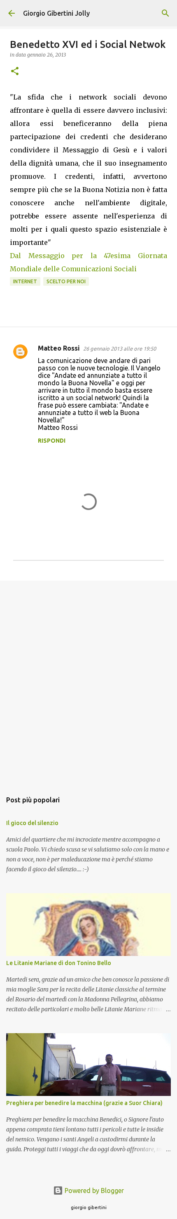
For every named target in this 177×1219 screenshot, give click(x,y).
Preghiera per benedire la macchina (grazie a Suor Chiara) (84, 1103)
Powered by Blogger (93, 1190)
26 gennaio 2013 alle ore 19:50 (119, 348)
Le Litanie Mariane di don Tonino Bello (58, 963)
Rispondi (51, 440)
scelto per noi (66, 281)
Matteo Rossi (59, 348)
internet (25, 281)
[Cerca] (165, 13)
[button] (15, 71)
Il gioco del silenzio (32, 823)
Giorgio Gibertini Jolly (56, 13)
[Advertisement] (88, 682)
